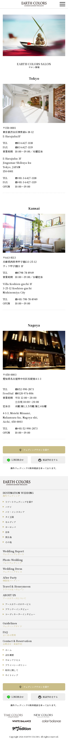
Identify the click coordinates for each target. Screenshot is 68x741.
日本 (7, 532)
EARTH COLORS (31, 736)
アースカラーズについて (14, 598)
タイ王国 (9, 516)
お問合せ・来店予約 (12, 643)
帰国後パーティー (11, 580)
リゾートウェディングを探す (19, 501)
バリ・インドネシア (15, 511)
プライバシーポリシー (16, 665)
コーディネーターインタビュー (20, 614)
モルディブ (10, 521)
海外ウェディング (11, 495)
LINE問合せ (18, 459)
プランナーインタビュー (17, 609)
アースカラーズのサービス (18, 604)
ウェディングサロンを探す (36, 449)
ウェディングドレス (12, 571)
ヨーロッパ (10, 526)
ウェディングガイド (12, 626)
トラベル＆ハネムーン (13, 589)
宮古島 (8, 537)
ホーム (8, 649)
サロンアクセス (12, 660)
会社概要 (9, 654)
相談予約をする (50, 459)
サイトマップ (11, 675)
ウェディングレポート (13, 554)
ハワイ (8, 506)
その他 (8, 542)
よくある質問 (9, 635)
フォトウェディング (12, 562)
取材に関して (11, 670)
